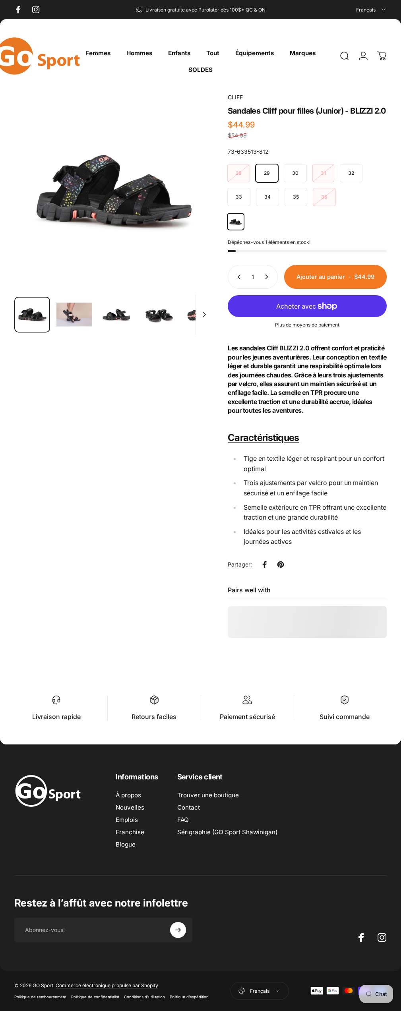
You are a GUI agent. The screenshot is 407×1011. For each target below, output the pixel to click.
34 (267, 197)
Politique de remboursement (40, 997)
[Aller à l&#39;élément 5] (201, 314)
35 (296, 197)
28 (239, 173)
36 (324, 197)
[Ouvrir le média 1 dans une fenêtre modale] (113, 191)
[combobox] (371, 9)
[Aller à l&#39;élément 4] (158, 314)
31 (323, 173)
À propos (128, 795)
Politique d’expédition (189, 997)
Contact (188, 807)
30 (295, 173)
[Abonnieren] (178, 930)
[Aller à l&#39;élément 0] (32, 314)
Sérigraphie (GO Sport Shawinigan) (227, 832)
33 (239, 197)
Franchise (130, 832)
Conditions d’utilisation (144, 997)
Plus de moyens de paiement (307, 325)
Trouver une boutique (208, 795)
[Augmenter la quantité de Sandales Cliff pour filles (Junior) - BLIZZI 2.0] (268, 276)
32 (351, 173)
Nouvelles (130, 807)
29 (267, 173)
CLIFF (235, 97)
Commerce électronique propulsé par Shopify (107, 985)
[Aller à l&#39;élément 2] (74, 314)
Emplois (127, 819)
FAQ (183, 819)
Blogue (126, 844)
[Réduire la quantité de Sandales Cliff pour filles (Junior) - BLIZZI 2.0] (237, 276)
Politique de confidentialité (95, 997)
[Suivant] (192, 204)
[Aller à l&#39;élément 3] (116, 314)
